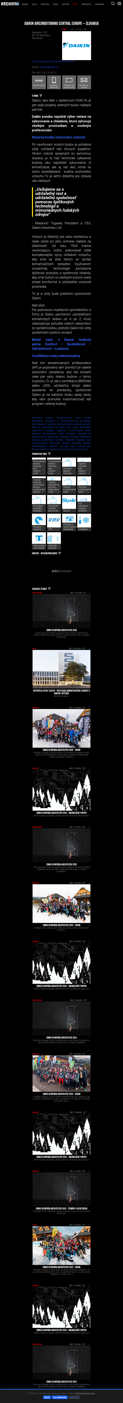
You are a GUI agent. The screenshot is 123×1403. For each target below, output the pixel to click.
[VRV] (54, 521)
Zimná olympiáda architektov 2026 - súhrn (61, 750)
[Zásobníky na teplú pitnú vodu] (54, 502)
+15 (89, 768)
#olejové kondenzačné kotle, (49, 433)
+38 (89, 883)
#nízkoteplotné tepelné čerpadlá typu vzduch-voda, (61, 446)
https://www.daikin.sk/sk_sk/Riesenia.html (53, 61)
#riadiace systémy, (47, 424)
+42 (89, 1054)
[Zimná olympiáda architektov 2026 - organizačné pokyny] (61, 790)
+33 (89, 827)
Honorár (99, 4)
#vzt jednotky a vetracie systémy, (74, 424)
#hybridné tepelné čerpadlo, (67, 443)
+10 (89, 942)
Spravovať (74, 1397)
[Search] (113, 3)
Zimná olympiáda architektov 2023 (61, 1382)
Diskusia (45, 4)
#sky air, (37, 427)
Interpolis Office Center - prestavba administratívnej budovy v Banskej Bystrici (61, 692)
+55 (89, 649)
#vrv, (34, 424)
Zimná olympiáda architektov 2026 (61, 630)
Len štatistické (59, 1397)
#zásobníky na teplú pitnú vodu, (61, 427)
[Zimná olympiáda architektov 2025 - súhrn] (61, 903)
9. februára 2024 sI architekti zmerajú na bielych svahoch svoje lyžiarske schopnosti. (61, 1212)
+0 (89, 593)
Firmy (75, 4)
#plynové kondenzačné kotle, (74, 430)
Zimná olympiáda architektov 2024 (61, 1038)
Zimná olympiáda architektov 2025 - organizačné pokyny (61, 986)
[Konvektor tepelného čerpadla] (39, 502)
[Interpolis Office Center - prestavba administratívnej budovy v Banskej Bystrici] (61, 669)
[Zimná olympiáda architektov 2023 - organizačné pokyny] (61, 1307)
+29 (89, 1171)
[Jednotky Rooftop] (54, 539)
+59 (89, 1344)
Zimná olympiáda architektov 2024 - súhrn (61, 1094)
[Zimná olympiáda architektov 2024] (61, 1018)
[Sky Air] (69, 502)
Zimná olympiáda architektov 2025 (61, 864)
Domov (25, 4)
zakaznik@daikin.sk (48, 67)
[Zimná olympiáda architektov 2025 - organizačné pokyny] (61, 963)
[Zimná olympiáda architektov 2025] (61, 845)
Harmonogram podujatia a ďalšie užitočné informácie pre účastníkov (61, 816)
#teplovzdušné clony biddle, (74, 417)
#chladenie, (38, 421)
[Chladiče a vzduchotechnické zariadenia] (69, 521)
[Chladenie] (84, 521)
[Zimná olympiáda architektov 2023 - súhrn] (61, 1245)
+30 (89, 708)
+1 (89, 1000)
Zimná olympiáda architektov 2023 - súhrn (61, 1267)
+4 (89, 1112)
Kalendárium (37, 593)
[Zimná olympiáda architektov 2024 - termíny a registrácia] (61, 1189)
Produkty (86, 4)
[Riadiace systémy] (39, 521)
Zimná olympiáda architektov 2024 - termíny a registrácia (61, 1208)
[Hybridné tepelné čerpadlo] (69, 465)
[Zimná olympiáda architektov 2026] (61, 611)
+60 (89, 1225)
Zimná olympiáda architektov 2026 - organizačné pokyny (61, 813)
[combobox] (113, 3)
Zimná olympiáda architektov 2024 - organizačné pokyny (61, 1157)
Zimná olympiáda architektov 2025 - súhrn (61, 925)
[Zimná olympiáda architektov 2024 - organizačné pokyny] (61, 1134)
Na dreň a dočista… (61, 696)
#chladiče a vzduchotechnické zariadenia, (68, 421)
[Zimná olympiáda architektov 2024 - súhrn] (61, 1073)
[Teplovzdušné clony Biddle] (39, 539)
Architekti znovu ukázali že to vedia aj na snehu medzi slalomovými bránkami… (61, 929)
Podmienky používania (85, 1393)
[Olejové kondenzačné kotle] (69, 483)
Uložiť (47, 1397)
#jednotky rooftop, (44, 417)
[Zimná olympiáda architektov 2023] (61, 1362)
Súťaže (65, 4)
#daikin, (87, 443)
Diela (34, 4)
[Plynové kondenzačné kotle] (84, 483)
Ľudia (55, 4)
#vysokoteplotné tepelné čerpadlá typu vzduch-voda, (59, 449)
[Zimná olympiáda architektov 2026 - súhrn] (61, 728)
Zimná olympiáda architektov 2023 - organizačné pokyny (61, 1330)
